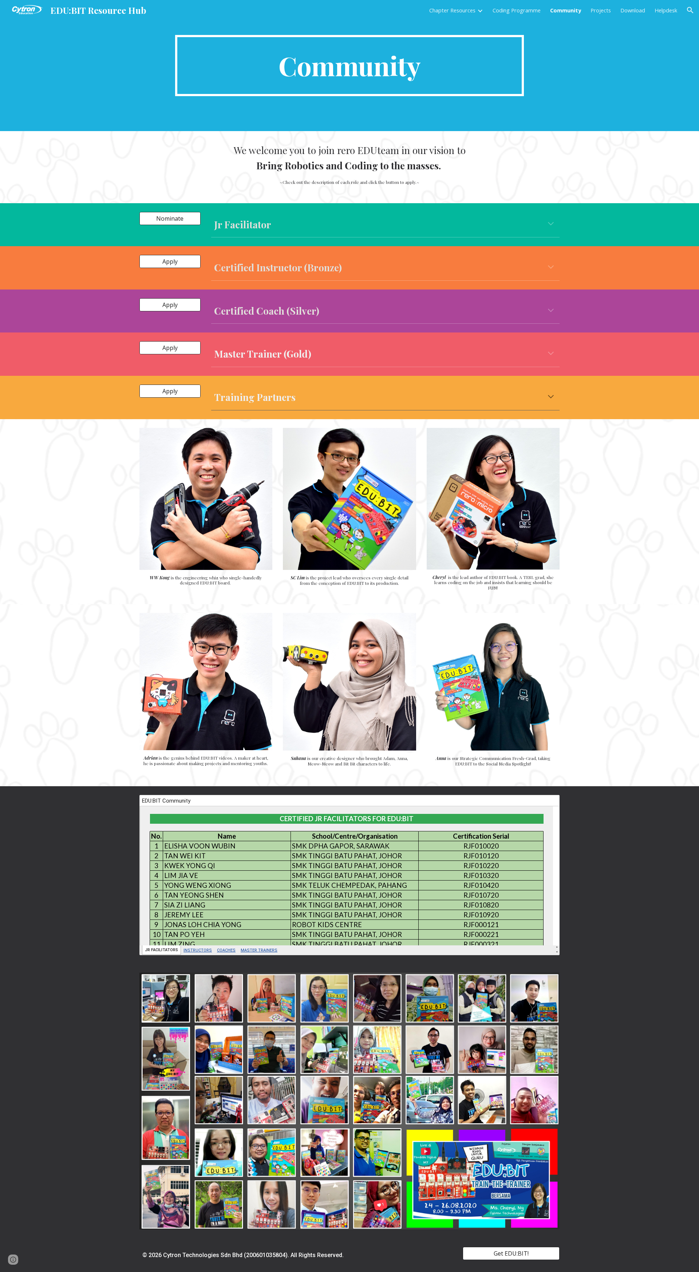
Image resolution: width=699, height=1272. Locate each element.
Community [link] (565, 10)
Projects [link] (601, 10)
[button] (690, 10)
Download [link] (632, 10)
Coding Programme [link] (517, 10)
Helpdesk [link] (666, 10)
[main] (349, 65)
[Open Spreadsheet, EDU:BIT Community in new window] (545, 804)
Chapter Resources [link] (452, 10)
